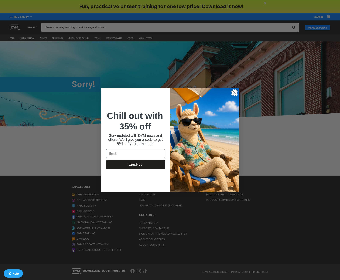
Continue (135, 164)
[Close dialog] (234, 93)
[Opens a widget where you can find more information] (13, 273)
